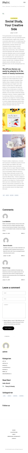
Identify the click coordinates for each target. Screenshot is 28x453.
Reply (22, 233)
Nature (11, 195)
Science (16, 195)
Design (4, 365)
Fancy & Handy (10, 386)
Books (13, 430)
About (13, 434)
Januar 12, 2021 (14, 33)
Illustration (8, 6)
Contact (14, 438)
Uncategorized (6, 373)
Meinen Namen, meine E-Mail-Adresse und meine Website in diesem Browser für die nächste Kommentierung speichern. (14, 322)
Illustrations (14, 432)
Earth (7, 195)
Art (4, 195)
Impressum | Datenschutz (14, 436)
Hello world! (6, 383)
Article (4, 363)
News (4, 371)
